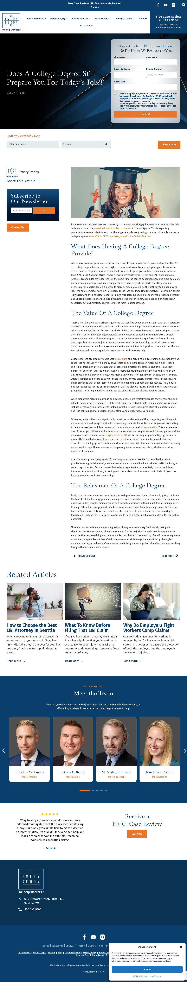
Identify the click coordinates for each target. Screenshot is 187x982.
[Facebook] (158, 5)
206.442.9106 (33, 909)
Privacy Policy (155, 976)
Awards (51, 953)
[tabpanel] (29, 749)
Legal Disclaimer (72, 953)
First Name (119, 57)
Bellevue (70, 945)
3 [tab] (97, 790)
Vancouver (57, 945)
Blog (60, 953)
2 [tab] (93, 790)
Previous (4, 750)
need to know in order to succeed (113, 228)
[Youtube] (165, 5)
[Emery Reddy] (11, 22)
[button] (181, 946)
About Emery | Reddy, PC (103, 955)
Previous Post (86, 556)
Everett (81, 945)
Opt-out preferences (140, 976)
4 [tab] (101, 790)
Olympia (92, 945)
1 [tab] (84, 790)
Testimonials (24, 953)
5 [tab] (106, 790)
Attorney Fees (82, 955)
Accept (147, 969)
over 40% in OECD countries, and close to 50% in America (120, 236)
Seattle (45, 945)
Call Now (137, 834)
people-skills (150, 427)
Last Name (151, 57)
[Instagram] (173, 5)
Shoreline (104, 945)
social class (121, 359)
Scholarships (39, 953)
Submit (146, 114)
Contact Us (17, 227)
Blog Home (169, 144)
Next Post (168, 556)
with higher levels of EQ (114, 435)
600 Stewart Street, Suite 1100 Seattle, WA (44, 901)
